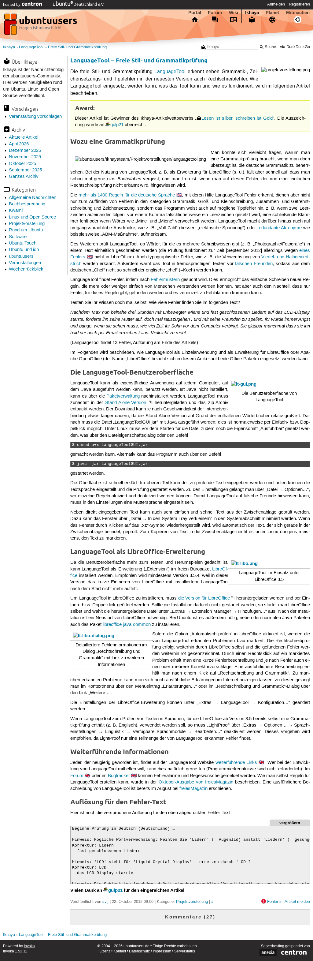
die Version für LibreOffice (204, 598)
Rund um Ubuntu (26, 230)
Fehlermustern (165, 279)
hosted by (12, 4)
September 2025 (25, 170)
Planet (272, 12)
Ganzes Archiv (24, 176)
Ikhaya (252, 12)
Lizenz (104, 951)
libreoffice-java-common (127, 624)
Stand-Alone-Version (125, 403)
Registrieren (299, 4)
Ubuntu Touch (22, 243)
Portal (194, 12)
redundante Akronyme (279, 228)
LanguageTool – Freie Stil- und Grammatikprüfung (63, 47)
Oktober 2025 (22, 163)
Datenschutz (139, 951)
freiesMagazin (193, 788)
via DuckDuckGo (295, 47)
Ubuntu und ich (24, 249)
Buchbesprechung (27, 204)
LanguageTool (170, 72)
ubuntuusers (21, 256)
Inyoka (29, 946)
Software (18, 237)
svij (105, 901)
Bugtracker (119, 776)
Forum (215, 12)
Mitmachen (298, 12)
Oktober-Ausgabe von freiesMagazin (196, 782)
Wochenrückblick (26, 269)
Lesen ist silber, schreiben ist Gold (236, 118)
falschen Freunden (254, 264)
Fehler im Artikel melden (288, 901)
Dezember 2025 (25, 150)
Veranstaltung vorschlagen (35, 116)
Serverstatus (184, 951)
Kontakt (119, 951)
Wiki (233, 12)
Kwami (16, 210)
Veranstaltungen (25, 263)
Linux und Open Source (32, 217)
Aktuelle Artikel (23, 137)
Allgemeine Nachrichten (32, 197)
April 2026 (19, 144)
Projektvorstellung (27, 223)
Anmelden (276, 4)
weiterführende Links (236, 762)
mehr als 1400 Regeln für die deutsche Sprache (127, 195)
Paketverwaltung (123, 396)
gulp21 (116, 125)
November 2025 (25, 157)
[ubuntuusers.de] (41, 26)
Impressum (162, 951)
